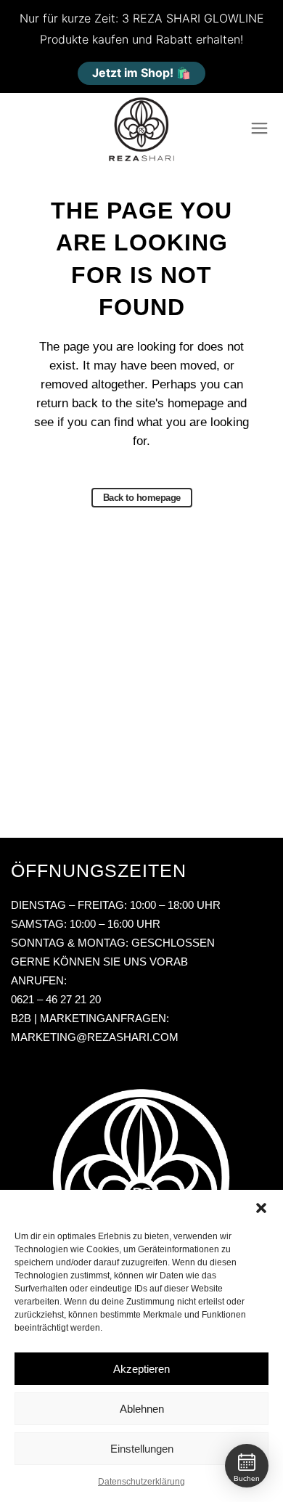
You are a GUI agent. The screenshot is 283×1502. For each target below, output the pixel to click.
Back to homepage (142, 497)
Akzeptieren (141, 1369)
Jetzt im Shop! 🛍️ (141, 72)
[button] (261, 1208)
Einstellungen (141, 1448)
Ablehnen (142, 1409)
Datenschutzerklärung (141, 1482)
